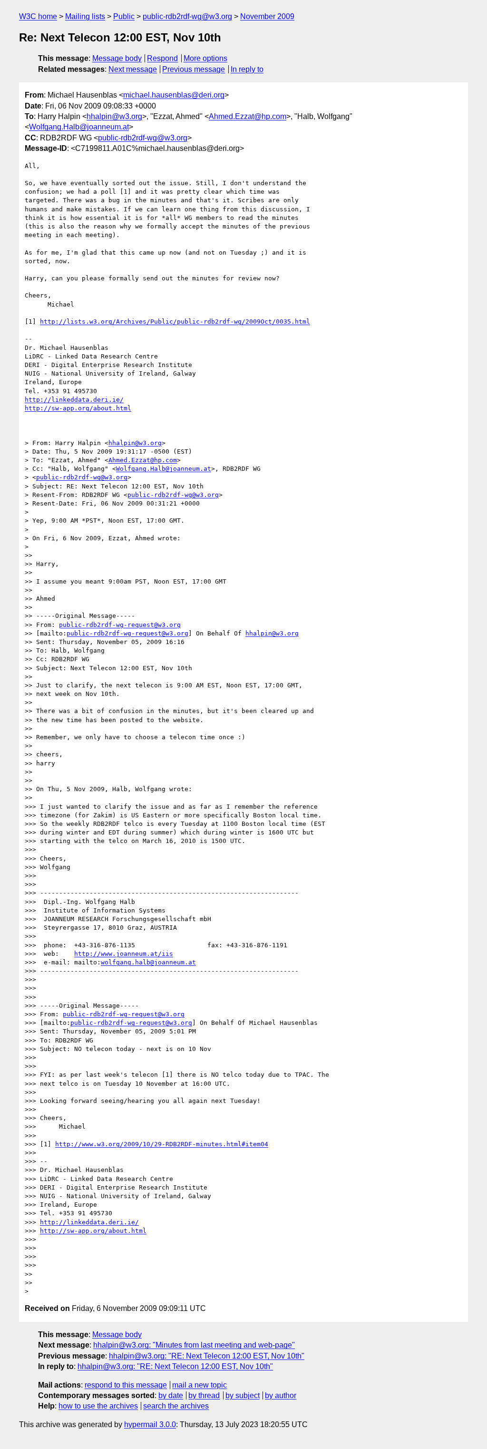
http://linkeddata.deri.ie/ (74, 399)
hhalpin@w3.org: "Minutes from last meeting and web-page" (194, 1345)
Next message (132, 69)
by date (170, 1395)
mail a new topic (199, 1385)
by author (280, 1395)
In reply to (247, 69)
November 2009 (267, 16)
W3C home (38, 16)
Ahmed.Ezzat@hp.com (247, 116)
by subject (242, 1395)
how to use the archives (98, 1406)
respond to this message (126, 1385)
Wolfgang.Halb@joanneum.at (79, 127)
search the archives (176, 1406)
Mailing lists (85, 16)
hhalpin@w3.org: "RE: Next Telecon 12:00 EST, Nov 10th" (206, 1356)
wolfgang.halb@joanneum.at (148, 962)
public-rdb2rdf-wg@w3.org (187, 16)
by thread (204, 1395)
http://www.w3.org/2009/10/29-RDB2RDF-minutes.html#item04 (161, 1144)
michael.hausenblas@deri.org (173, 95)
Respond (162, 58)
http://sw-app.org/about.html (78, 408)
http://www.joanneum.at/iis (123, 953)
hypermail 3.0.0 (150, 1424)
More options (205, 58)
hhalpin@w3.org (114, 116)
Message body (117, 58)
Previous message (193, 69)
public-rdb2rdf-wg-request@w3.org (120, 624)
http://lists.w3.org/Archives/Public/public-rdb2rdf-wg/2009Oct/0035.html (175, 321)
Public (124, 16)
